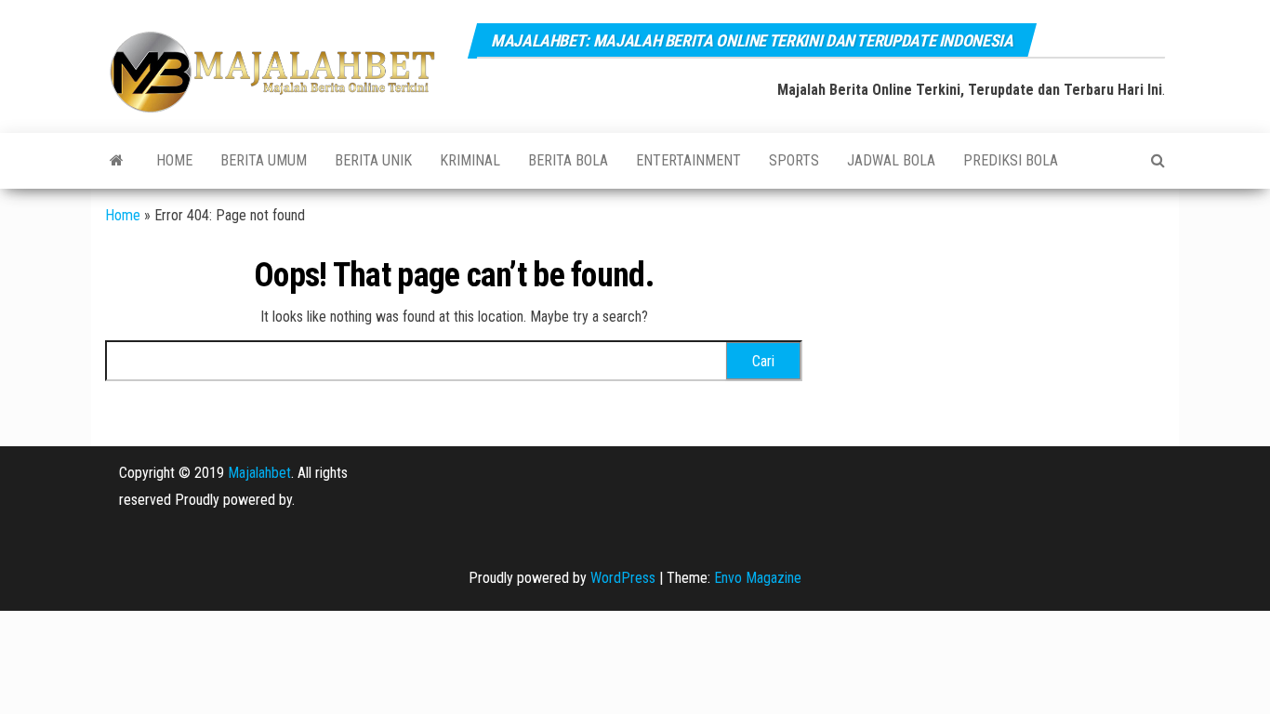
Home (174, 160)
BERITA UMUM (263, 160)
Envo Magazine (757, 578)
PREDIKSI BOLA (1010, 160)
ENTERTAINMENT (688, 160)
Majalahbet (259, 473)
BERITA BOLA (568, 160)
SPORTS (794, 160)
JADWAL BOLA (891, 160)
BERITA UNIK (373, 160)
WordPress (622, 578)
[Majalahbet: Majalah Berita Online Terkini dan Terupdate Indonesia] (116, 161)
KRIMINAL (470, 160)
